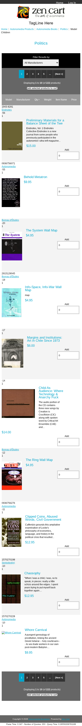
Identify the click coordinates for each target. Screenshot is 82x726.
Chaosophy (32, 573)
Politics (64, 29)
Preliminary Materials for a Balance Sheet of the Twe (45, 121)
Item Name (61, 99)
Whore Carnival (36, 630)
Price (74, 99)
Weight (47, 99)
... (50, 74)
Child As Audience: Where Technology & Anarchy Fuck (51, 392)
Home (59, 2)
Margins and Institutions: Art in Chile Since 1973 (44, 339)
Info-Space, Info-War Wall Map (43, 288)
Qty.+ (37, 99)
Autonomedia (9, 166)
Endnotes (7, 110)
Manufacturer (23, 99)
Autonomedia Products (22, 29)
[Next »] (59, 74)
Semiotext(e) (8, 562)
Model (9, 99)
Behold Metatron (35, 177)
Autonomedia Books (46, 29)
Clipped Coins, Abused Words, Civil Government (43, 518)
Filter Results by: (41, 57)
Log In (72, 2)
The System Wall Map (41, 230)
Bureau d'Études (10, 220)
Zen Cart (66, 719)
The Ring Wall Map (39, 460)
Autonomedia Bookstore (39, 719)
